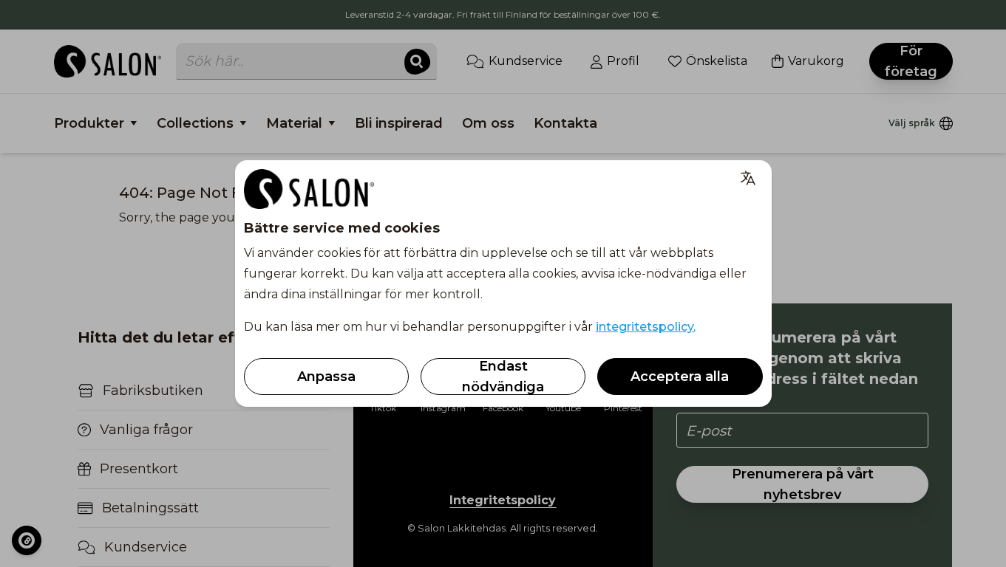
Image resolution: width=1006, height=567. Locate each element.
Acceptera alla (680, 376)
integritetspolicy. (646, 327)
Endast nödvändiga (503, 376)
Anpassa (326, 376)
